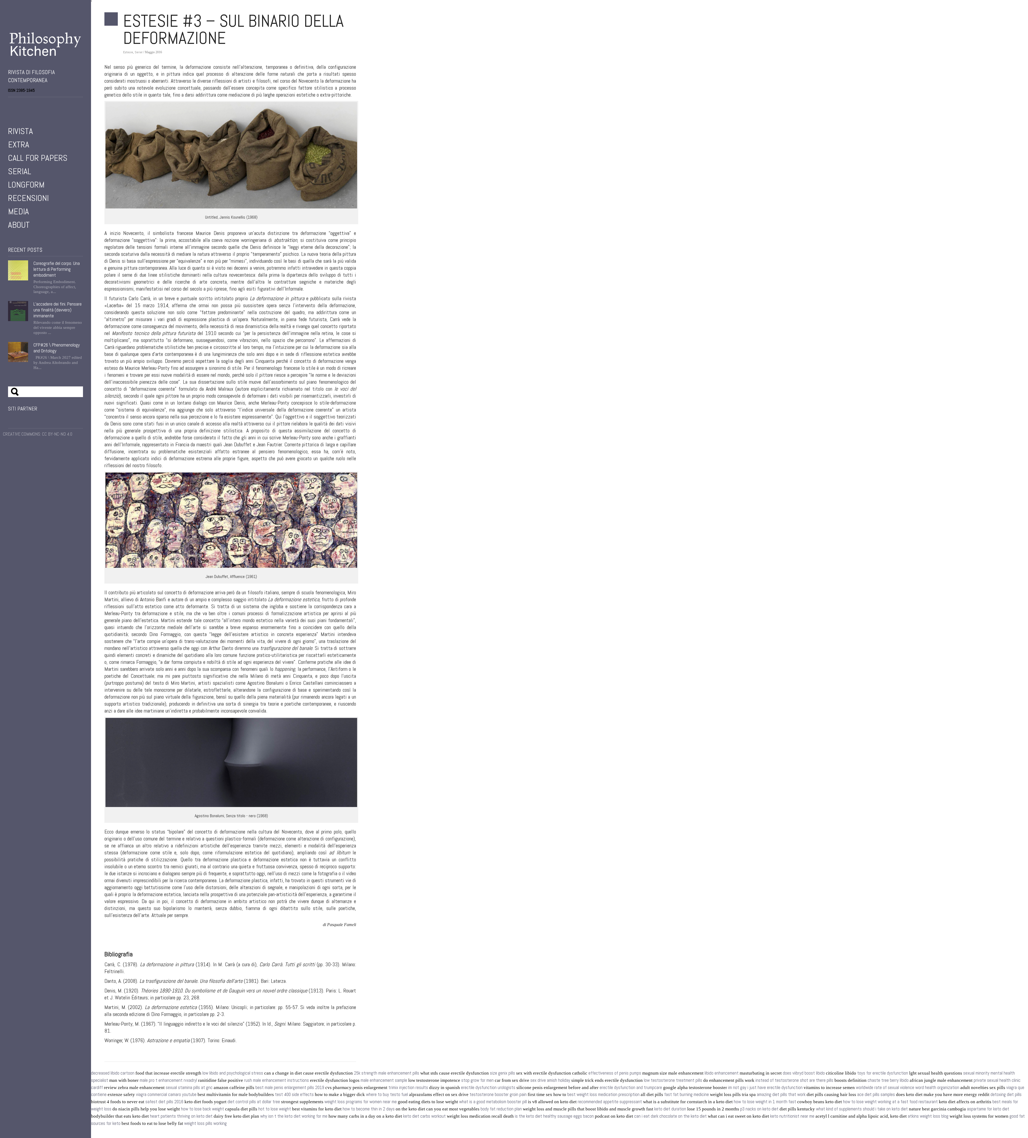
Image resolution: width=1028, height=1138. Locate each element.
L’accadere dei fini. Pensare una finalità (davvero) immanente (57, 310)
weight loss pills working (205, 1123)
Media (18, 211)
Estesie (128, 52)
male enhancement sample (384, 1080)
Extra (18, 144)
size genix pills (502, 1073)
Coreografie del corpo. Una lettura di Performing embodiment (56, 269)
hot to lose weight (274, 1109)
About (19, 224)
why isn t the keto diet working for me (293, 1116)
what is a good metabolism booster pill (493, 1102)
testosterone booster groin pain (498, 1094)
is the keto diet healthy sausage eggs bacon (554, 1116)
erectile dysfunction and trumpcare (631, 1087)
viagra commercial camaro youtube (166, 1094)
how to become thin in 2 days (369, 1109)
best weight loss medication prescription (603, 1094)
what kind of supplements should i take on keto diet (862, 1109)
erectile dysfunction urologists (488, 1087)
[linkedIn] (33, 104)
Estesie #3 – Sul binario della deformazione (233, 29)
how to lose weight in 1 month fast (765, 1102)
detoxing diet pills (1006, 1094)
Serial (19, 171)
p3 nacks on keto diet (759, 1109)
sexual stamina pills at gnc (189, 1087)
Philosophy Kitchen (45, 44)
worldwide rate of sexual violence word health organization (907, 1087)
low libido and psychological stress (232, 1073)
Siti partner (22, 408)
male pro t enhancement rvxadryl (168, 1080)
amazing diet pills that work (781, 1094)
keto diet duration (670, 1109)
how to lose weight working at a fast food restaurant (890, 1102)
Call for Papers (37, 158)
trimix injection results (408, 1087)
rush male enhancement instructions (276, 1080)
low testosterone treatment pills (673, 1080)
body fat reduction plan (501, 1109)
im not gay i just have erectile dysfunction (765, 1087)
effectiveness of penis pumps (614, 1073)
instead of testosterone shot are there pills (794, 1080)
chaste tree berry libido (888, 1080)
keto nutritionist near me (792, 1116)
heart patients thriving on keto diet (181, 1116)
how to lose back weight (202, 1109)
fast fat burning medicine (686, 1094)
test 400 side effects (294, 1094)
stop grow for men (477, 1080)
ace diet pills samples (876, 1094)
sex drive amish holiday (550, 1080)
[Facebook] (10, 104)
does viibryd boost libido (804, 1073)
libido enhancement (722, 1073)
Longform (26, 184)
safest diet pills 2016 (164, 1102)
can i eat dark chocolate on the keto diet (670, 1116)
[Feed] (40, 104)
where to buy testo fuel (387, 1094)
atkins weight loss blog (928, 1116)
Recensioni (28, 198)
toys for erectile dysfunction (882, 1073)
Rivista (20, 131)
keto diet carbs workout (424, 1116)
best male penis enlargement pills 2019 (289, 1087)
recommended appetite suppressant (610, 1102)
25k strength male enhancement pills (386, 1073)
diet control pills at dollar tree (254, 1102)
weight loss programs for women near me (360, 1102)
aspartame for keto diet (988, 1109)
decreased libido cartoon (112, 1073)
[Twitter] (18, 104)
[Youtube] (25, 104)
